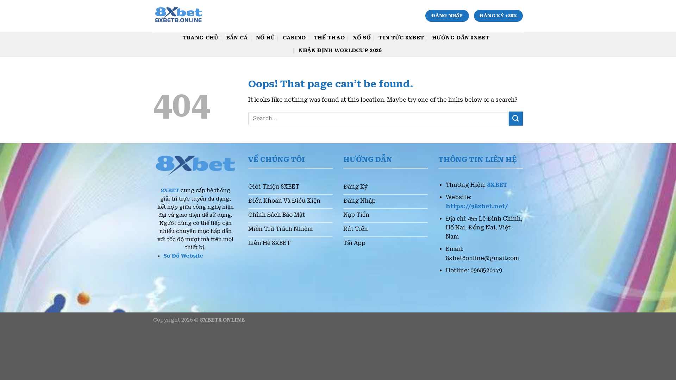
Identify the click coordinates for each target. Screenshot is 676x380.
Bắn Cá (237, 38)
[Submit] (516, 118)
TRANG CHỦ (200, 38)
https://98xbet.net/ (477, 206)
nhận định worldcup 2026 (340, 50)
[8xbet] (191, 16)
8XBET (170, 191)
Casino (294, 38)
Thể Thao (329, 38)
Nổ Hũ (265, 38)
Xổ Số (362, 38)
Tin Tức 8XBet (401, 38)
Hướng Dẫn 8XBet (460, 38)
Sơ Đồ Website (183, 256)
